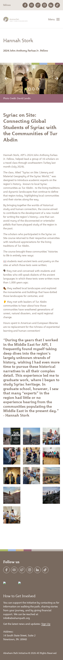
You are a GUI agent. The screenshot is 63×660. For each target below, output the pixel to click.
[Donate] (23, 583)
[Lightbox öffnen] (11, 436)
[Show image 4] (37, 89)
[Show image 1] (25, 89)
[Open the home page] (15, 19)
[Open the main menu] (54, 19)
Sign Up (45, 623)
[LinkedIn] (50, 5)
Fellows (7, 5)
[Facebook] (25, 5)
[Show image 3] (33, 89)
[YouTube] (31, 5)
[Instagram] (44, 5)
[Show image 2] (29, 89)
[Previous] (8, 78)
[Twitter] (38, 5)
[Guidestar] (9, 583)
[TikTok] (57, 5)
